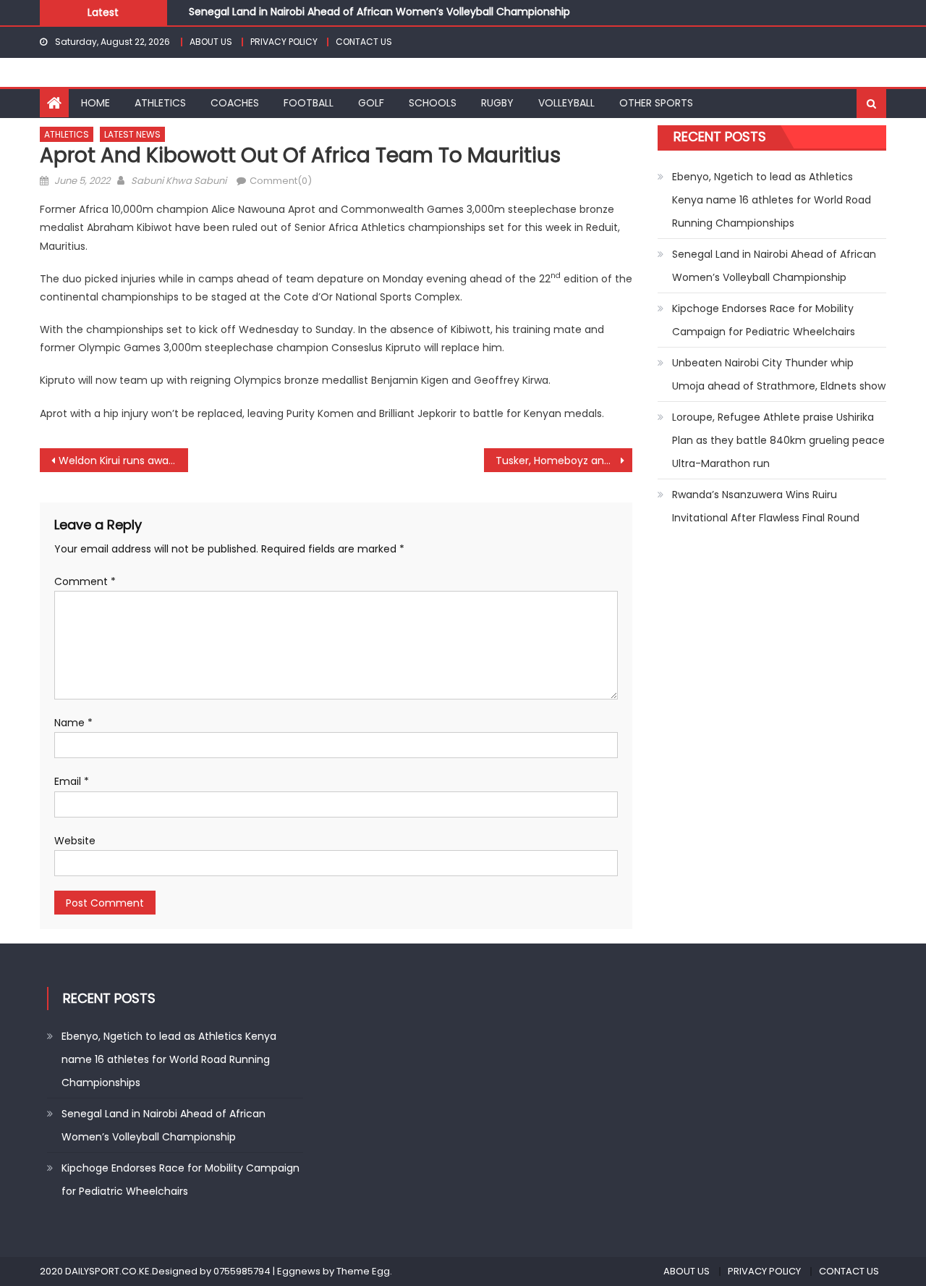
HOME (95, 103)
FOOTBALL (309, 103)
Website (74, 840)
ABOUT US (211, 41)
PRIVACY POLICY (284, 41)
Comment (85, 581)
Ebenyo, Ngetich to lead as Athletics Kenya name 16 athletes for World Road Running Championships (771, 199)
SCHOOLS (432, 103)
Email (71, 781)
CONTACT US (364, 41)
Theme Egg (363, 1271)
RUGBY (497, 103)
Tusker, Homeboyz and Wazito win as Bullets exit (564, 460)
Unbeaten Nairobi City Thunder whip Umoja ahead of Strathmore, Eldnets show (778, 374)
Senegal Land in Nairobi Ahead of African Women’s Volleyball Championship (379, 11)
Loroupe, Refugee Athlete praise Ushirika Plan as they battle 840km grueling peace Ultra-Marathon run (778, 440)
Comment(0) (281, 181)
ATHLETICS (160, 103)
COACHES (235, 103)
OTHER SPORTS (656, 103)
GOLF (371, 103)
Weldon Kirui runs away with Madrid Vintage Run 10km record (123, 460)
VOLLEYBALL (566, 103)
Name (73, 722)
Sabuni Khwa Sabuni (178, 181)
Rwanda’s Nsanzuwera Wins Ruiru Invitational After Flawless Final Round (765, 506)
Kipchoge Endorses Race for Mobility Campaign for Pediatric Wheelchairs (763, 320)
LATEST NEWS (132, 134)
